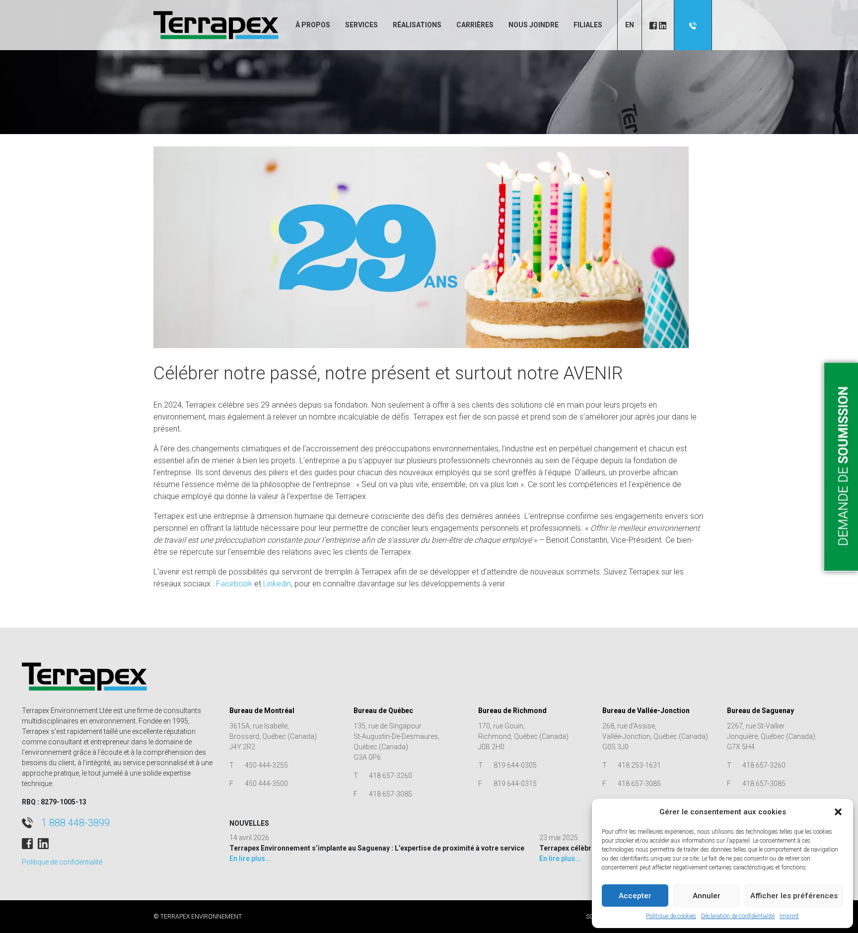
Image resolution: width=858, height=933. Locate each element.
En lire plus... (250, 858)
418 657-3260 (390, 776)
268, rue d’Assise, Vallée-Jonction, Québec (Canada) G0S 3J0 (655, 736)
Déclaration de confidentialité (738, 916)
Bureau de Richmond (512, 711)
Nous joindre (533, 25)
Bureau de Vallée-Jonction (646, 711)
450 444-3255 (266, 765)
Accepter (635, 895)
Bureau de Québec (383, 711)
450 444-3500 (266, 784)
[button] (838, 812)
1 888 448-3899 (75, 823)
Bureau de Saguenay (760, 711)
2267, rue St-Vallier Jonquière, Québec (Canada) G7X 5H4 (771, 736)
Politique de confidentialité (62, 862)
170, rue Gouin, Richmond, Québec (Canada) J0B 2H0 (523, 736)
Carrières (475, 25)
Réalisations (417, 25)
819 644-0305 (515, 765)
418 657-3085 (390, 794)
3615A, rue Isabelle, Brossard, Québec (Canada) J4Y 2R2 (273, 736)
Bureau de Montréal (261, 711)
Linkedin (277, 583)
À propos (312, 25)
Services (361, 25)
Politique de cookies (671, 916)
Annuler (706, 895)
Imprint (789, 916)
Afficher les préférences (794, 895)
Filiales (587, 25)
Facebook (234, 583)
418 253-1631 (639, 765)
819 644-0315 (515, 784)
